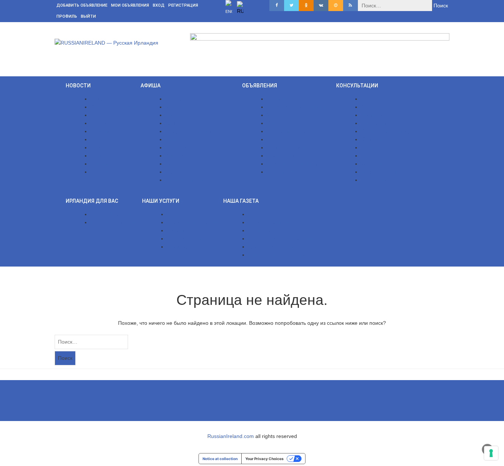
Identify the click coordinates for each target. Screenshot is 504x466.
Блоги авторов (107, 172)
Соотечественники (112, 107)
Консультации (357, 85)
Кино (171, 139)
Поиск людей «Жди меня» (299, 107)
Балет (172, 123)
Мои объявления (130, 5)
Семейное (373, 139)
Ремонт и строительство (296, 139)
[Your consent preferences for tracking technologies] (491, 453)
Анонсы (99, 164)
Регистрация (183, 5)
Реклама (177, 230)
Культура (101, 123)
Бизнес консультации (192, 222)
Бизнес (369, 99)
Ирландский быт (380, 172)
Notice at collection (220, 458)
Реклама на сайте (188, 238)
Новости (78, 85)
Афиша (150, 85)
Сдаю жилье (282, 123)
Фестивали (178, 107)
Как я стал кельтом (270, 247)
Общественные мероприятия (201, 131)
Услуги (275, 115)
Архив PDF (261, 230)
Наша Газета (241, 201)
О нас (174, 214)
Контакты (259, 214)
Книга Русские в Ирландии (280, 238)
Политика (101, 147)
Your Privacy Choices (264, 458)
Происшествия (108, 139)
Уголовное (373, 164)
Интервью (102, 115)
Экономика (103, 131)
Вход (159, 5)
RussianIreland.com (230, 436)
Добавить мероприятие (193, 180)
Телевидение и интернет (297, 164)
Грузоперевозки (286, 147)
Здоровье (372, 156)
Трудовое (372, 147)
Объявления (259, 85)
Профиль (66, 16)
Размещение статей (191, 247)
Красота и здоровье (290, 156)
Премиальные (284, 99)
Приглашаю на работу (294, 131)
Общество (102, 99)
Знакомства (281, 172)
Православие (181, 147)
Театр (172, 172)
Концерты (177, 99)
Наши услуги (160, 201)
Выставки (176, 156)
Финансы (372, 107)
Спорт (97, 156)
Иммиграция (376, 115)
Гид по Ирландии (111, 214)
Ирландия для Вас (92, 201)
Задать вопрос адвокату (390, 180)
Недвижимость (378, 123)
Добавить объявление (81, 5)
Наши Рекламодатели (274, 222)
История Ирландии (113, 222)
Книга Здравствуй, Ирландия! (283, 255)
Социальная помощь (386, 131)
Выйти (88, 16)
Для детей (177, 115)
